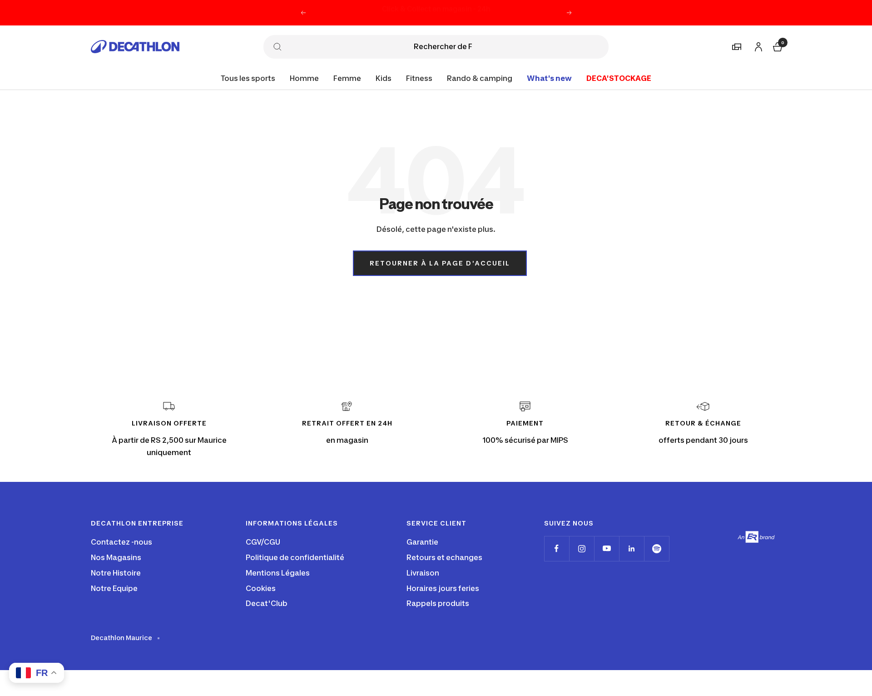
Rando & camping (479, 77)
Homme (304, 77)
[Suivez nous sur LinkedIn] (631, 548)
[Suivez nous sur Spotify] (656, 548)
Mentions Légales (278, 572)
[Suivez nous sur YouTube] (606, 548)
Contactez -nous (121, 541)
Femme (347, 77)
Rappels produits (437, 603)
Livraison (422, 572)
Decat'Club (266, 603)
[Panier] (776, 45)
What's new (549, 77)
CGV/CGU (263, 541)
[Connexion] (757, 45)
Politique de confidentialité (295, 557)
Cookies (261, 588)
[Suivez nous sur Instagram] (581, 548)
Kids (383, 77)
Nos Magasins (116, 557)
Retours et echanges (444, 557)
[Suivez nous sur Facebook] (556, 548)
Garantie (422, 541)
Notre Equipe (114, 588)
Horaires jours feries (442, 588)
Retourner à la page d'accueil (440, 263)
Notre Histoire (116, 572)
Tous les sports (248, 77)
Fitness (419, 77)
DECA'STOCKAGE (618, 77)
